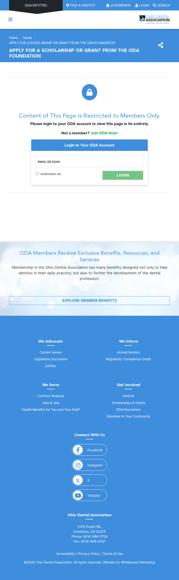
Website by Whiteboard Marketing (129, 562)
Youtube (97, 495)
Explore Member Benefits (89, 300)
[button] (123, 175)
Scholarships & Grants (128, 403)
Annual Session (128, 352)
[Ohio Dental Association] (154, 19)
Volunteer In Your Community (128, 416)
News (27, 38)
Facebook (97, 450)
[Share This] (160, 45)
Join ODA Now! (104, 133)
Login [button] (143, 5)
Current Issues (51, 352)
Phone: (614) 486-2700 (90, 536)
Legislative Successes (50, 359)
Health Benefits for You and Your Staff (50, 409)
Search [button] (163, 5)
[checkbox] (37, 173)
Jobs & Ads (50, 403)
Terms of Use (113, 554)
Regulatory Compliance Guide (128, 359)
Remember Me (51, 174)
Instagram (97, 465)
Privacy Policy (89, 554)
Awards (128, 396)
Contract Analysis (50, 396)
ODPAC (50, 366)
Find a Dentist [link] (82, 5)
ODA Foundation (128, 409)
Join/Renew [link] (120, 5)
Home (13, 38)
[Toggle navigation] (10, 19)
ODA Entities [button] (36, 5)
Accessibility (65, 554)
